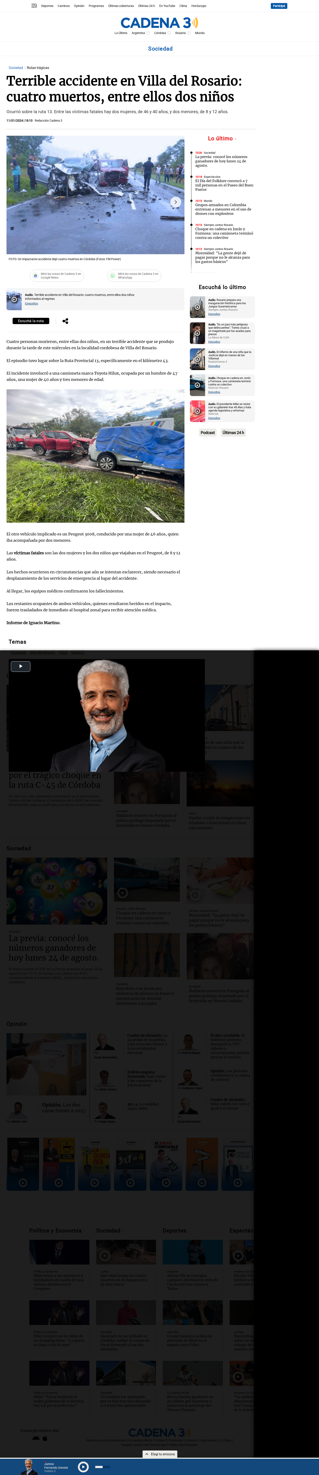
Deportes (47, 6)
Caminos (64, 6)
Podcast (208, 432)
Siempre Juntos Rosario (218, 225)
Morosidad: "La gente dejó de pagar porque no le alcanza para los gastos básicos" (222, 257)
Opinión (79, 6)
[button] (175, 202)
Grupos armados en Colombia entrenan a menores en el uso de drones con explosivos (223, 209)
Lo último (221, 138)
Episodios (31, 303)
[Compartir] (65, 321)
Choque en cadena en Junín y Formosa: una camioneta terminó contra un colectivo (224, 233)
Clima (183, 6)
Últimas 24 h (146, 6)
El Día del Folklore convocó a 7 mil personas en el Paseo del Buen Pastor (224, 185)
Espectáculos (212, 176)
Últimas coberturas (121, 6)
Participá (279, 6)
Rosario (180, 33)
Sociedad (16, 68)
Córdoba (160, 33)
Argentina (138, 33)
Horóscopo (198, 6)
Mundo (200, 33)
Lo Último (121, 33)
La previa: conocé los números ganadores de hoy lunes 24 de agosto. (221, 161)
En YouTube (167, 6)
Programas (96, 6)
